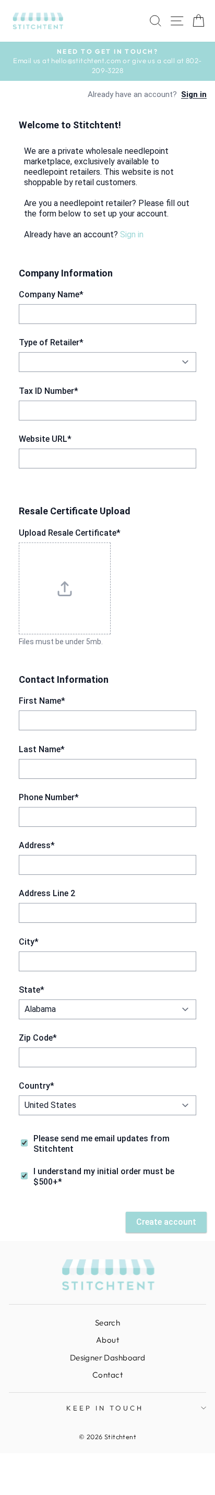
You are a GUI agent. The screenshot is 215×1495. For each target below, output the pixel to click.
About (107, 1340)
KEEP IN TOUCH (105, 1408)
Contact (107, 1375)
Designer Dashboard (107, 1358)
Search (107, 1323)
